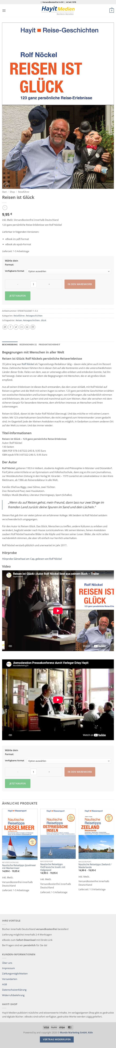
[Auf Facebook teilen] (10, 327)
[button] (4, 10)
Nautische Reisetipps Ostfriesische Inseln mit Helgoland (52, 867)
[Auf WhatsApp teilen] (4, 327)
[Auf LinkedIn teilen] (32, 327)
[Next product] (5, 207)
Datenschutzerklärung (14, 989)
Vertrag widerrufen (57, 1039)
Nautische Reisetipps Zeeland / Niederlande (95, 866)
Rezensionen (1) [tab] (28, 344)
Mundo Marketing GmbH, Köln (76, 1032)
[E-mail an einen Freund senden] (21, 327)
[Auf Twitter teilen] (16, 327)
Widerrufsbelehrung (13, 995)
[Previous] (2, 861)
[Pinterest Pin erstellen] (27, 327)
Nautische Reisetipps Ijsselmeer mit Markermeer (19, 867)
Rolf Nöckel (28, 364)
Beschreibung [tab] (10, 344)
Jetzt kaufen (18, 295)
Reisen (19, 320)
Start (4, 191)
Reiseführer (23, 191)
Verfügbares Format (14, 271)
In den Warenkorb (80, 284)
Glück (43, 320)
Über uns (7, 962)
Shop (12, 191)
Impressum (8, 968)
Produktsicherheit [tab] (49, 344)
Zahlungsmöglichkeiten (15, 973)
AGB (4, 984)
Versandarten (9, 979)
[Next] (114, 861)
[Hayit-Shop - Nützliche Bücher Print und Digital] (58, 10)
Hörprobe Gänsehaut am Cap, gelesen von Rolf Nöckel (32, 558)
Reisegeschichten (34, 315)
